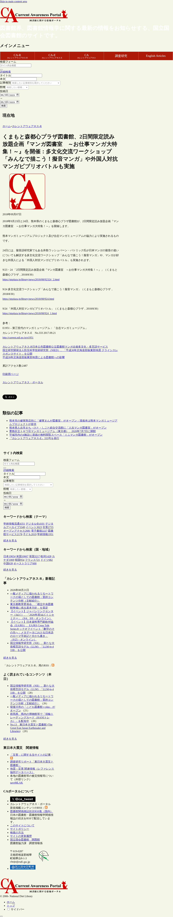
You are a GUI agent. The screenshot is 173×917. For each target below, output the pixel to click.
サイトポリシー (19, 829)
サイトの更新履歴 (21, 836)
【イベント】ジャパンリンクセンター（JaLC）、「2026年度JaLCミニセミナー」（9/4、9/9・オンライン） (32, 615)
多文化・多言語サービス (93, 346)
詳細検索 (5, 71)
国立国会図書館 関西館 (25, 839)
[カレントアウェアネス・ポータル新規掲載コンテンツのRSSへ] (46, 807)
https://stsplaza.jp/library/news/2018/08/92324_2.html (31, 279)
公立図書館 (58, 346)
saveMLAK (16, 782)
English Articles (156, 55)
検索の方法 (17, 832)
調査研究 (121, 56)
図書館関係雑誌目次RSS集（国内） (31, 811)
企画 (75, 346)
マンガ (69, 346)
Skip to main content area (13, 1)
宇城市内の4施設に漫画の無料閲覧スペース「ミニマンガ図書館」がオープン (56, 434)
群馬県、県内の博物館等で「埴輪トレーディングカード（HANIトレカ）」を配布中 (31, 717)
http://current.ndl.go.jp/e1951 (18, 337)
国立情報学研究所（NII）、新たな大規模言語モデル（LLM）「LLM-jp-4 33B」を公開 (32, 647)
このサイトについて (22, 825)
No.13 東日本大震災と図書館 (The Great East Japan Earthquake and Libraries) (31, 728)
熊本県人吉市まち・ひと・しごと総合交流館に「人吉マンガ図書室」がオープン (58, 427)
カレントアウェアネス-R (17, 346)
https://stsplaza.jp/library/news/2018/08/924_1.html (30, 313)
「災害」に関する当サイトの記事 (30, 754)
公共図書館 (44, 346)
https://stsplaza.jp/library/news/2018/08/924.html (28, 298)
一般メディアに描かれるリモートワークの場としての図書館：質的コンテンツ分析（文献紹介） (31, 597)
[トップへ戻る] (1, 916)
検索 (3, 105)
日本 (35, 346)
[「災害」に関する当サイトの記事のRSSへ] (11, 758)
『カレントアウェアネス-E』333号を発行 (34, 438)
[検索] (1, 69)
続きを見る (10, 540)
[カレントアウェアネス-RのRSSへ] (53, 665)
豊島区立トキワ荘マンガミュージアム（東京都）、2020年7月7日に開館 (52, 431)
